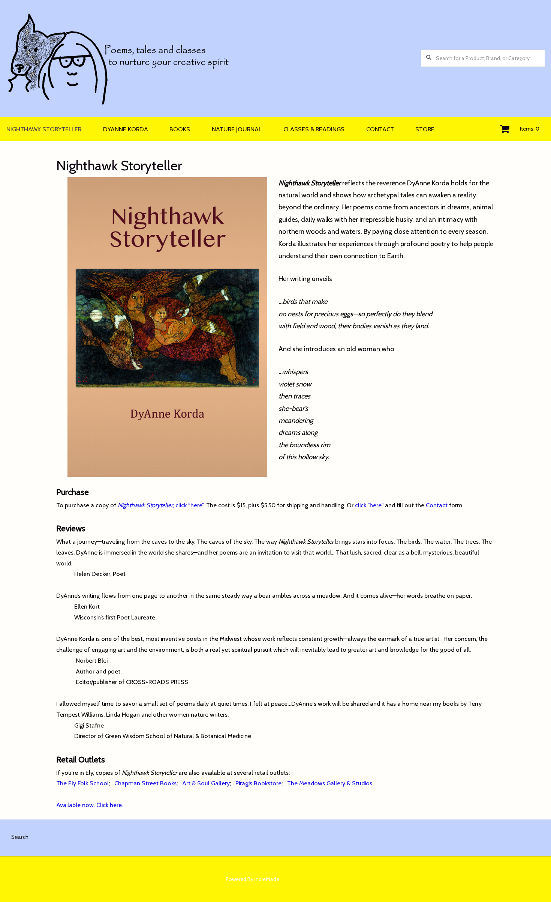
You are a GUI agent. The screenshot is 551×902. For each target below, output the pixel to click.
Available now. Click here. (89, 805)
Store (424, 129)
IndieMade (267, 879)
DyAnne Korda (125, 129)
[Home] (213, 58)
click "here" (370, 505)
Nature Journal (237, 129)
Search (19, 836)
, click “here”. (161, 505)
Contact (380, 129)
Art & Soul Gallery (206, 783)
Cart (504, 129)
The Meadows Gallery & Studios (329, 783)
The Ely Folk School (82, 783)
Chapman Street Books (145, 783)
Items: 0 (529, 128)
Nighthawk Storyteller (43, 129)
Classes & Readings (313, 129)
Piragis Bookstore (258, 783)
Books (179, 129)
